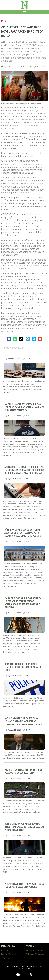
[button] (24, 12)
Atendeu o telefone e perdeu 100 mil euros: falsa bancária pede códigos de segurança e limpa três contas (24, 470)
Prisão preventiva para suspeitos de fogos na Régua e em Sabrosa (24, 885)
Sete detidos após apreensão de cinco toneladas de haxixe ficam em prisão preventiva (24, 827)
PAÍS (3, 20)
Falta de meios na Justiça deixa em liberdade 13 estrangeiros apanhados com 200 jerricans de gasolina (22, 602)
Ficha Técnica (7, 950)
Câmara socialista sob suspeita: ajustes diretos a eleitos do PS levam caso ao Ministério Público (22, 533)
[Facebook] (18, 974)
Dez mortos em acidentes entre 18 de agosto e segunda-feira (23, 771)
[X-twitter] (31, 974)
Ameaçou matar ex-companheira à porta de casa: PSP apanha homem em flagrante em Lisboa (24, 407)
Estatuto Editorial (8, 954)
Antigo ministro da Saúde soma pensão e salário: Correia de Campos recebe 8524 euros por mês (23, 721)
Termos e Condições (34, 950)
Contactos (5, 958)
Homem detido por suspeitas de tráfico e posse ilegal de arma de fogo (23, 667)
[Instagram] (24, 974)
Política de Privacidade (35, 954)
